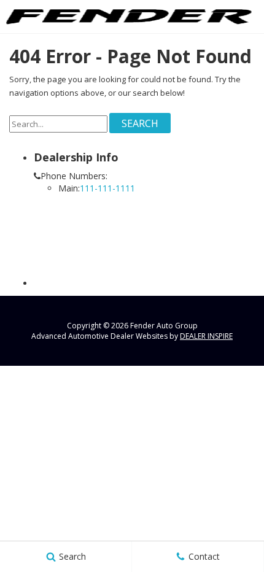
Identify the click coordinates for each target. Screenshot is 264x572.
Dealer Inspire (206, 336)
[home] (129, 15)
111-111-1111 (107, 188)
